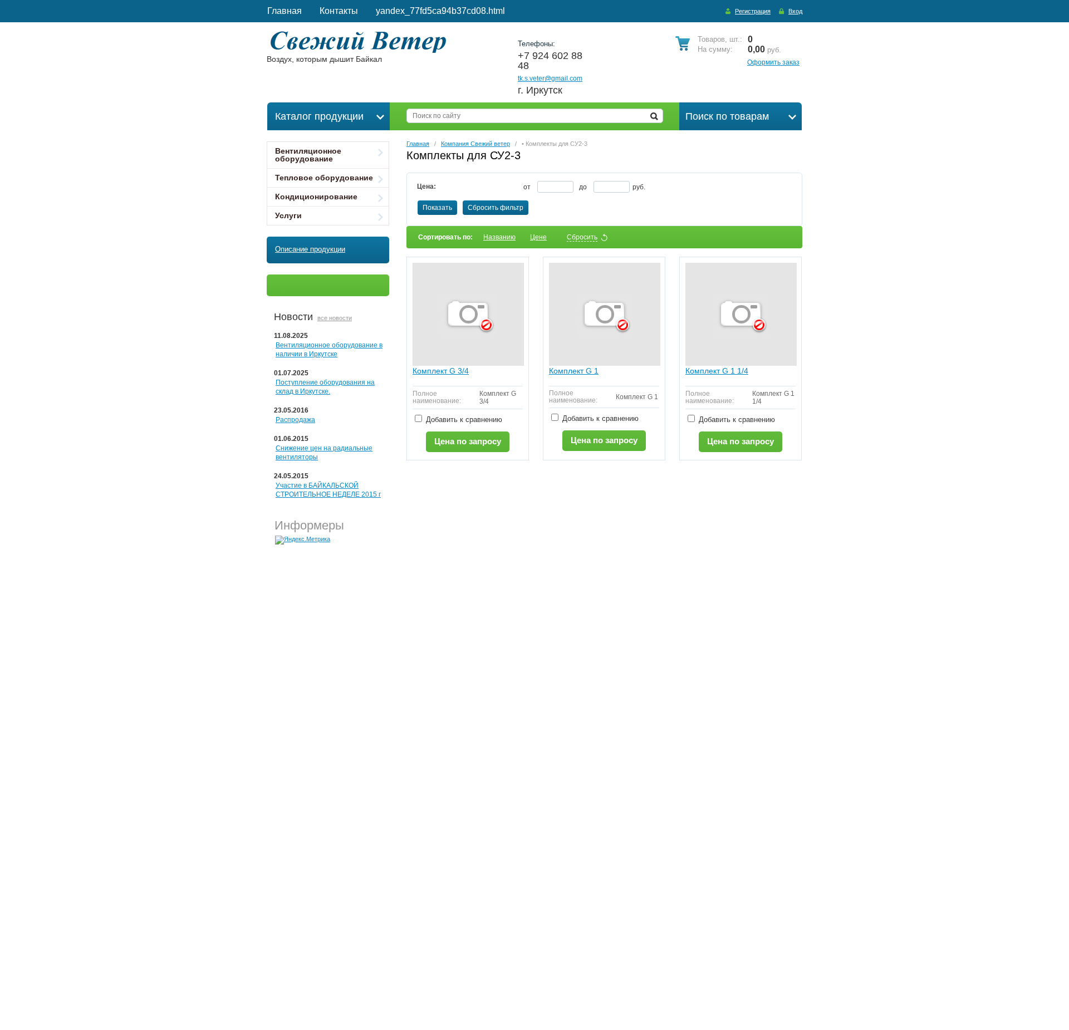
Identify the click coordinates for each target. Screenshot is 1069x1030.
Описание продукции (310, 249)
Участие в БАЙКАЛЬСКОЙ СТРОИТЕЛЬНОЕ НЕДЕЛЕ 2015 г (328, 490)
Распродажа (295, 420)
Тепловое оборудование (324, 177)
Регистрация (753, 11)
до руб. (612, 187)
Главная (417, 143)
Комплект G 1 (574, 370)
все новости (334, 318)
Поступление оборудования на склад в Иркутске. (325, 387)
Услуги (288, 215)
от (527, 187)
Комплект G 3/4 (441, 370)
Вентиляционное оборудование (308, 154)
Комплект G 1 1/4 (716, 370)
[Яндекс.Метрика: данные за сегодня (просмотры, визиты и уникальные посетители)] (302, 540)
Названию (499, 237)
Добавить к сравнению (463, 419)
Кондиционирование (316, 196)
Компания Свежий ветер (475, 143)
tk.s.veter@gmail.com (550, 78)
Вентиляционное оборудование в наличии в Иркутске (329, 349)
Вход (795, 11)
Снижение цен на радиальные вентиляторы (324, 452)
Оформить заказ (773, 62)
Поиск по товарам (727, 116)
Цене (538, 237)
